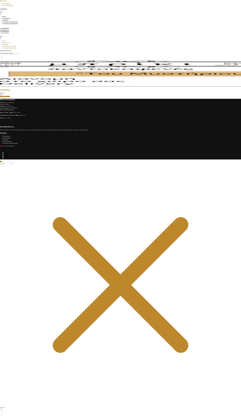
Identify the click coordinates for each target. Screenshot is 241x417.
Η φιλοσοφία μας (6, 18)
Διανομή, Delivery (6, 136)
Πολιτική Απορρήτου (7, 141)
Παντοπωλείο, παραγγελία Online (10, 23)
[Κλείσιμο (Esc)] (4, 407)
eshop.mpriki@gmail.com (8, 5)
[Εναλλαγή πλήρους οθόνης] (1, 407)
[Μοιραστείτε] (3, 407)
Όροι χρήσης (5, 139)
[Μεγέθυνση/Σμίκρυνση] (0, 407)
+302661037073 (6, 3)
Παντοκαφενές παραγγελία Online (10, 21)
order (1, 53)
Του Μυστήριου (5, 90)
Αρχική (4, 16)
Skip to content (3, 0)
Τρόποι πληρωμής (7, 138)
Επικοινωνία (5, 20)
